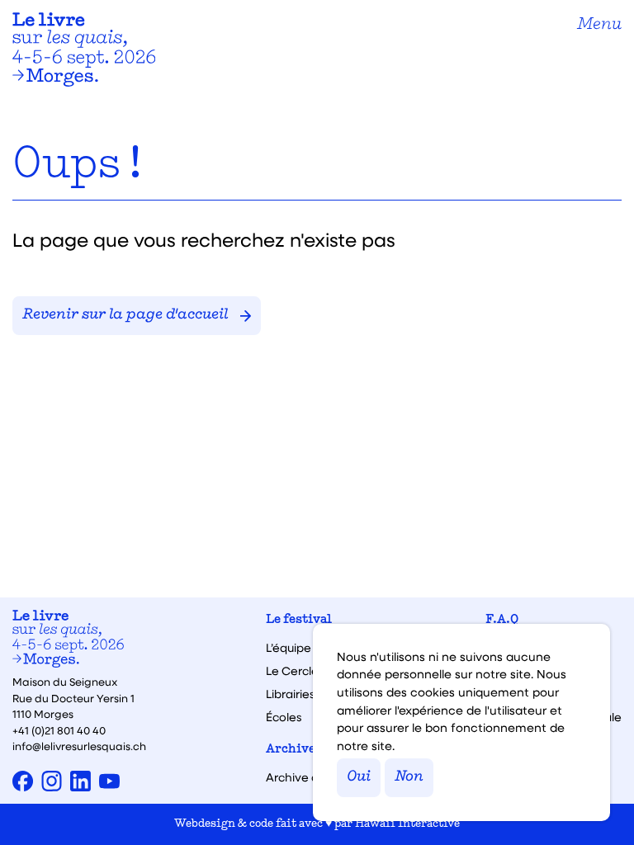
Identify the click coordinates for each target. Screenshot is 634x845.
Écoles (284, 717)
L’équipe (288, 648)
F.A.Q (501, 620)
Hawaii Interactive (407, 824)
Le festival (299, 620)
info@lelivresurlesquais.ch (79, 746)
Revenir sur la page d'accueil (125, 315)
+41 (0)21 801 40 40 (59, 730)
